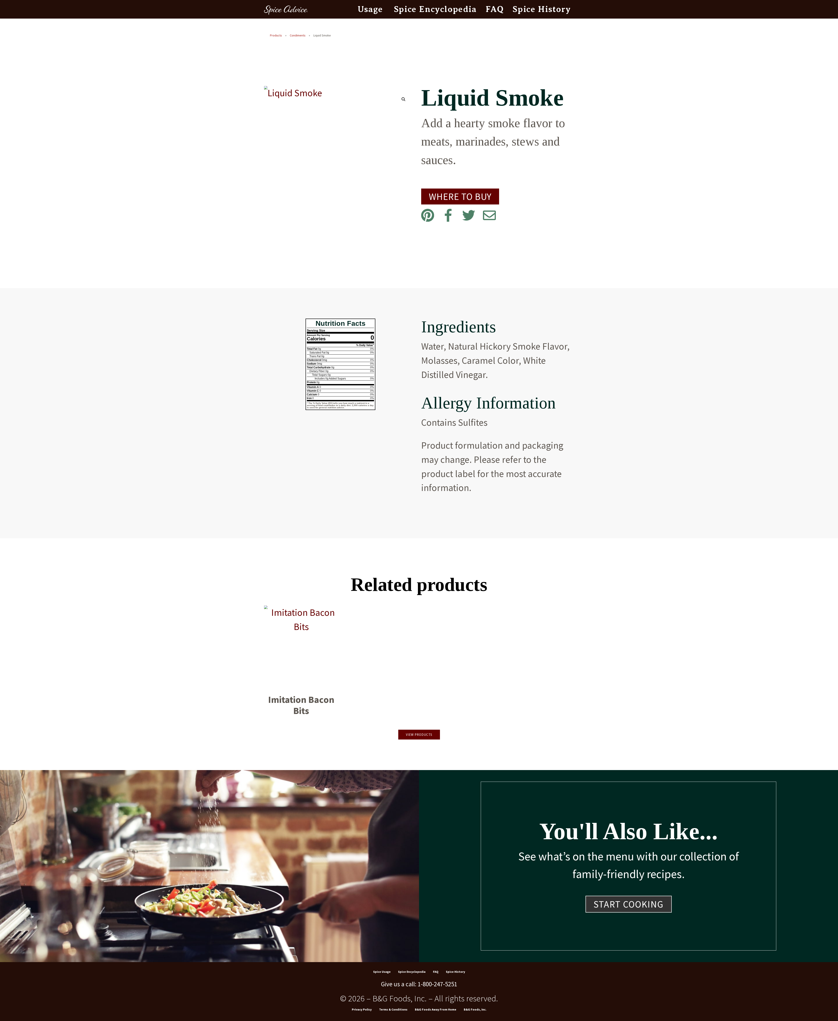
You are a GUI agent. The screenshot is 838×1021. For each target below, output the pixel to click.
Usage (370, 9)
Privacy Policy (362, 1009)
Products (276, 35)
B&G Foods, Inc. (475, 1009)
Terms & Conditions (393, 1009)
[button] (403, 99)
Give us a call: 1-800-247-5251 (419, 984)
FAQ (495, 9)
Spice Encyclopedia (435, 9)
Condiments (298, 35)
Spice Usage (382, 972)
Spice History (542, 9)
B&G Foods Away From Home (435, 1009)
